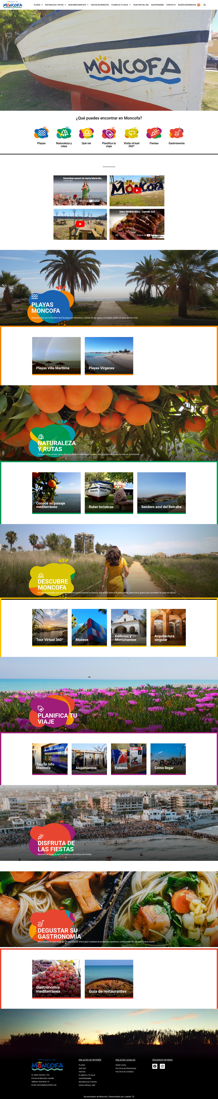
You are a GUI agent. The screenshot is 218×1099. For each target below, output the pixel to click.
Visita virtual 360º (131, 145)
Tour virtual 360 (141, 5)
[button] (205, 5)
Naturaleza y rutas (54, 5)
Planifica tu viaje (119, 5)
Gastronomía (157, 5)
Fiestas (154, 143)
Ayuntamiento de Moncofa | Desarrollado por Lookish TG (109, 1096)
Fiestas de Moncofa (100, 5)
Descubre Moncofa (77, 5)
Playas (37, 5)
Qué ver (86, 143)
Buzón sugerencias (187, 5)
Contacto (171, 5)
